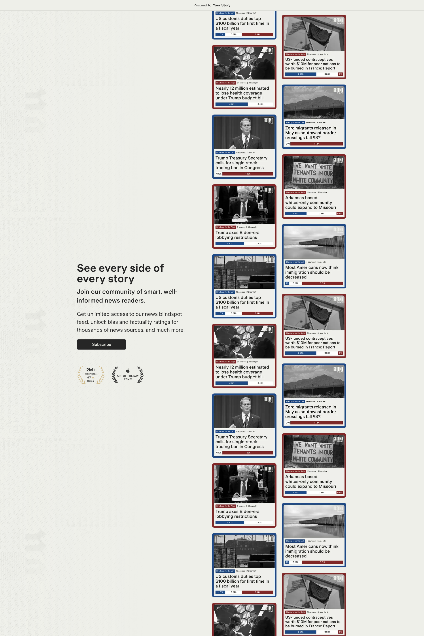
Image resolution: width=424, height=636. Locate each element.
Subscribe (101, 344)
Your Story (222, 5)
